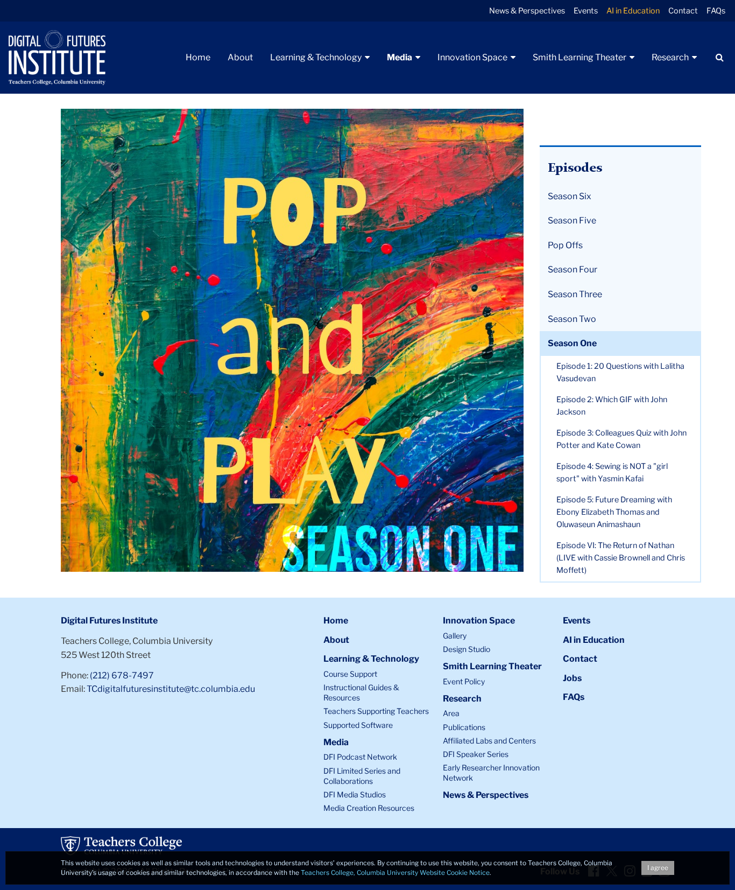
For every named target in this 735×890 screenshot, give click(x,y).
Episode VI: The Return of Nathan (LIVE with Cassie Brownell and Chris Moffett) (620, 558)
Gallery (455, 635)
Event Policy (464, 681)
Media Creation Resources (368, 807)
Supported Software (358, 725)
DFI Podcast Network (360, 756)
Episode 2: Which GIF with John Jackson (611, 406)
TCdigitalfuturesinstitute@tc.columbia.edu (171, 689)
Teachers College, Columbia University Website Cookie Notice (395, 872)
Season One (572, 343)
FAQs (715, 11)
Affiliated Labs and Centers (489, 740)
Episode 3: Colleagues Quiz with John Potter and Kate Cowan (621, 439)
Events (586, 11)
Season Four (572, 269)
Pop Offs (565, 245)
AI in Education (633, 11)
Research (462, 698)
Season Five (572, 220)
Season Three (575, 294)
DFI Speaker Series (475, 754)
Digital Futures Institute (109, 620)
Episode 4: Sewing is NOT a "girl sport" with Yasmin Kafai (612, 472)
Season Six (569, 196)
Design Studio (466, 649)
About (336, 640)
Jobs (572, 678)
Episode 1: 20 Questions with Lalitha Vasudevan (620, 372)
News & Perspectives (527, 11)
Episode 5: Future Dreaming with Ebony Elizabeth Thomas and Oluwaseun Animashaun (614, 512)
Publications (464, 727)
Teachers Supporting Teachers (376, 711)
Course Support (350, 673)
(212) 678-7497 (122, 675)
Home (335, 620)
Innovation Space (479, 620)
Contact (683, 11)
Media (336, 742)
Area (451, 713)
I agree (657, 868)
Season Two (572, 319)
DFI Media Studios (354, 794)
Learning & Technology (371, 659)
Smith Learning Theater (492, 666)
